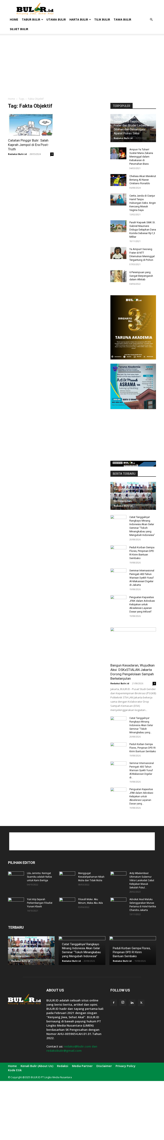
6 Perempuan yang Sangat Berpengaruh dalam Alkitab (141, 276)
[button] (151, 20)
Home (14, 19)
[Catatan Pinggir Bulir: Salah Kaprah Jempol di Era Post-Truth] (31, 124)
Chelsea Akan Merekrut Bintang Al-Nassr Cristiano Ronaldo (142, 180)
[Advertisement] (109, 9)
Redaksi (62, 1066)
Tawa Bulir (122, 19)
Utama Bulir (56, 19)
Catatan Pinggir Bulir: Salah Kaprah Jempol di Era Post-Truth (28, 144)
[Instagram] (123, 1002)
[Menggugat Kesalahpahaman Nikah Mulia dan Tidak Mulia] (67, 877)
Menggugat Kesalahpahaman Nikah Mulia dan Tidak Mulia (91, 877)
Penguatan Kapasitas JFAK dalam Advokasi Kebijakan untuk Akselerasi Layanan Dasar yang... (141, 796)
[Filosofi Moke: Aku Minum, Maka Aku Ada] (67, 903)
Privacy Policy (125, 1066)
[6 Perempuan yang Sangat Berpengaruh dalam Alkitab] (118, 276)
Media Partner (82, 1066)
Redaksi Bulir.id (17, 154)
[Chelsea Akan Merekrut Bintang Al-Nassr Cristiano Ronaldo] (118, 180)
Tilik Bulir (102, 19)
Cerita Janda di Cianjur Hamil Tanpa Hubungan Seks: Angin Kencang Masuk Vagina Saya (142, 203)
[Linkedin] (132, 1003)
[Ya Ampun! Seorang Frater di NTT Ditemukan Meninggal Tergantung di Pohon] (118, 253)
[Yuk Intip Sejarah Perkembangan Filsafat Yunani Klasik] (16, 903)
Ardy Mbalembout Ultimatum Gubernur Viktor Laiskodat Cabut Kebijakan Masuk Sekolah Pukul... (141, 880)
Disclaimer (104, 1066)
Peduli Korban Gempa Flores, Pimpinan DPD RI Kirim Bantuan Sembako (142, 748)
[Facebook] (113, 1003)
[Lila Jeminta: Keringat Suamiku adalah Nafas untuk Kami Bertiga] (16, 877)
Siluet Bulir (19, 29)
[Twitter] (141, 1003)
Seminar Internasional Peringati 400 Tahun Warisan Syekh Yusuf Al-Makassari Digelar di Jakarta (141, 577)
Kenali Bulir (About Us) (37, 1066)
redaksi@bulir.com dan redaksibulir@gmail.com (71, 1048)
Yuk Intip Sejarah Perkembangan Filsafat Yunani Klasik (39, 903)
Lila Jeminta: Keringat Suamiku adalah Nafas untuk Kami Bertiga (39, 877)
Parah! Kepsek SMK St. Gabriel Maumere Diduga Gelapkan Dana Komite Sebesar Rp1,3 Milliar (142, 229)
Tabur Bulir (31, 19)
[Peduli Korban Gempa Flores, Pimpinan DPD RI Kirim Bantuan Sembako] (118, 551)
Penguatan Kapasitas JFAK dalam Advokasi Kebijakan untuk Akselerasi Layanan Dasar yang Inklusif (142, 604)
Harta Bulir (78, 19)
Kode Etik (15, 1070)
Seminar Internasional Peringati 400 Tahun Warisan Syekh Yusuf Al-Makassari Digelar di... (141, 770)
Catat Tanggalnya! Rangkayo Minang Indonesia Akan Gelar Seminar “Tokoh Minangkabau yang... (141, 725)
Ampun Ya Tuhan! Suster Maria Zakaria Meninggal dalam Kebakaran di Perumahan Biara (141, 156)
